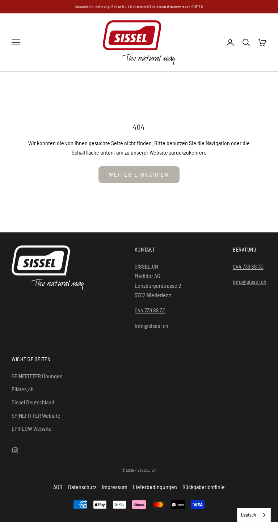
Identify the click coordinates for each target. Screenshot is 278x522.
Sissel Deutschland (33, 402)
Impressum (114, 486)
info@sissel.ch (151, 325)
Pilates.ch (23, 389)
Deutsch (248, 515)
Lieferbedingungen (155, 486)
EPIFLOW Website (32, 428)
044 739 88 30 (150, 310)
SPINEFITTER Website (36, 415)
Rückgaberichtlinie (203, 486)
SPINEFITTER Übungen (37, 375)
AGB (58, 486)
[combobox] (254, 515)
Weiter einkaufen (139, 174)
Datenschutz (82, 486)
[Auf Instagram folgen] (15, 450)
